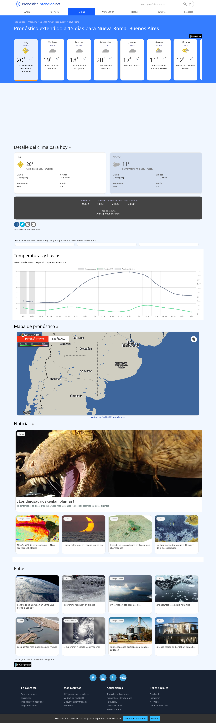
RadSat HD (112, 701)
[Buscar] (185, 4)
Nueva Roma (73, 21)
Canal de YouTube (159, 705)
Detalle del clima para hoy (42, 147)
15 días (81, 11)
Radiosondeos (114, 709)
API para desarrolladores (76, 694)
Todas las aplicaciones (118, 694)
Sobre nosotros (28, 694)
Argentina (32, 21)
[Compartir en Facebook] (16, 224)
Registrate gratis (29, 705)
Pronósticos (19, 21)
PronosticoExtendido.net (119, 697)
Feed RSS (68, 705)
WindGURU (108, 11)
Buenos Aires (46, 21)
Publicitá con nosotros (32, 701)
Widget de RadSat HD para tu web (108, 416)
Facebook (154, 694)
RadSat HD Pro (114, 705)
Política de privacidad (135, 718)
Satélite (161, 11)
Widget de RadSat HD (75, 697)
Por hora (54, 11)
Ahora (27, 11)
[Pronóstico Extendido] (37, 4)
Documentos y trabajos (75, 701)
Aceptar (155, 718)
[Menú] (198, 4)
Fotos (19, 568)
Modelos (188, 11)
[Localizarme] (190, 4)
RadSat (134, 11)
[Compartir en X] (22, 224)
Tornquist (60, 21)
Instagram (155, 697)
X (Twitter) (155, 701)
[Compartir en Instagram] (27, 224)
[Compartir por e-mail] (33, 224)
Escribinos (26, 697)
